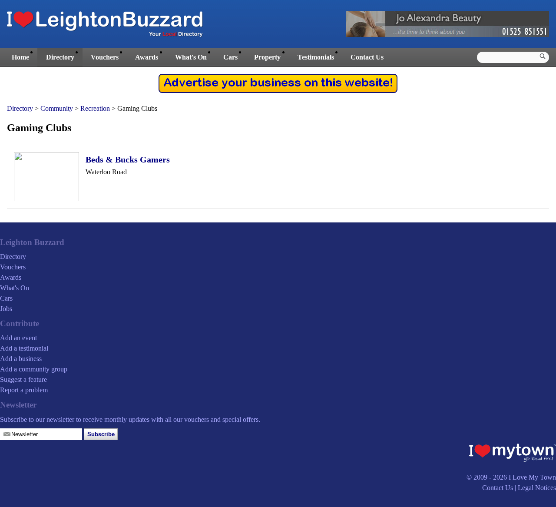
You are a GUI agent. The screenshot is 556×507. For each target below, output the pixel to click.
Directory (60, 57)
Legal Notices (537, 487)
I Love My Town (532, 477)
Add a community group (33, 369)
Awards (146, 57)
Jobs (6, 308)
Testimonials (316, 57)
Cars (230, 57)
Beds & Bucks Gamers (128, 159)
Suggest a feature (23, 379)
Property (267, 57)
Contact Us (367, 57)
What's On (191, 57)
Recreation (95, 108)
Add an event (18, 337)
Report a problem (24, 390)
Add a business (21, 358)
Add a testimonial (24, 348)
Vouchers (105, 57)
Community (56, 108)
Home (20, 57)
